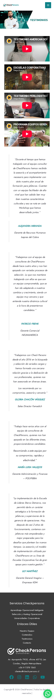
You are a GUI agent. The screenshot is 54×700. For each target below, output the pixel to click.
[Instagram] (19, 677)
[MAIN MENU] (48, 5)
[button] (47, 693)
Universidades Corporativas (27, 618)
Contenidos (27, 634)
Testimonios (27, 638)
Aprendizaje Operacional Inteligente (27, 610)
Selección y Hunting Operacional (27, 614)
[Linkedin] (27, 677)
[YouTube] (42, 677)
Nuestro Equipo (27, 630)
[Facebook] (11, 677)
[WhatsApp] (35, 677)
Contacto (27, 642)
